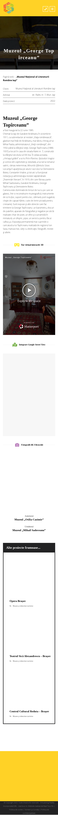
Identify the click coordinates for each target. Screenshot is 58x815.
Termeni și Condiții (32, 809)
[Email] (34, 789)
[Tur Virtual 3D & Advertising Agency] (8, 8)
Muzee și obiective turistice (23, 606)
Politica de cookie (16, 809)
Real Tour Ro (48, 806)
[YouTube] (29, 789)
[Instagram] (23, 789)
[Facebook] (18, 789)
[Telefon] (39, 789)
